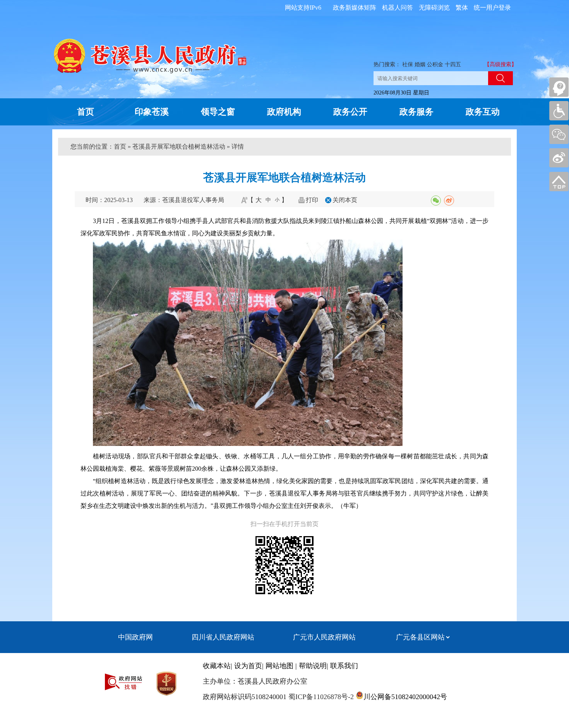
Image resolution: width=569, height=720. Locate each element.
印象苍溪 (152, 112)
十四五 (453, 64)
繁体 (462, 7)
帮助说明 (313, 666)
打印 (312, 200)
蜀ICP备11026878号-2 (320, 697)
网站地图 (279, 666)
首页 (85, 112)
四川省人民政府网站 (223, 637)
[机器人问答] (559, 87)
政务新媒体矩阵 (354, 7)
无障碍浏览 (434, 7)
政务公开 (350, 112)
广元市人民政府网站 (324, 637)
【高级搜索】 (500, 64)
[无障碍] (559, 110)
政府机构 (284, 112)
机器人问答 (397, 7)
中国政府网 (135, 637)
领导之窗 (218, 112)
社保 (407, 64)
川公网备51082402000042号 (405, 697)
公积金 (435, 64)
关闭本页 (344, 200)
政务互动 (483, 112)
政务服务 (416, 112)
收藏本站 (217, 666)
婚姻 (420, 64)
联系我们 (344, 666)
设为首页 (248, 666)
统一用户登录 (492, 7)
